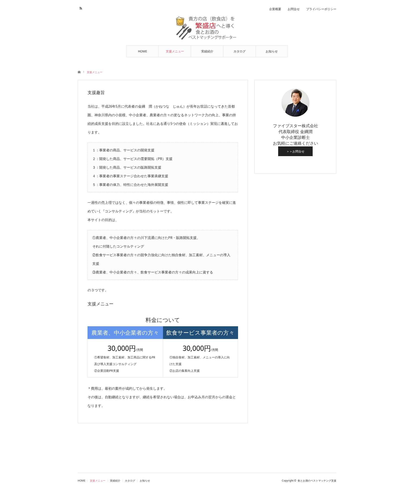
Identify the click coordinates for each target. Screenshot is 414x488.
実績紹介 (207, 51)
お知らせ (272, 51)
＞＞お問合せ (295, 151)
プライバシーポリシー (321, 9)
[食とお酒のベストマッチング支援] (207, 28)
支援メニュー (175, 51)
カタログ (240, 51)
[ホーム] (79, 71)
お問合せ (294, 9)
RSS (80, 7)
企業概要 (275, 9)
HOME (142, 51)
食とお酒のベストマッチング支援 (317, 480)
